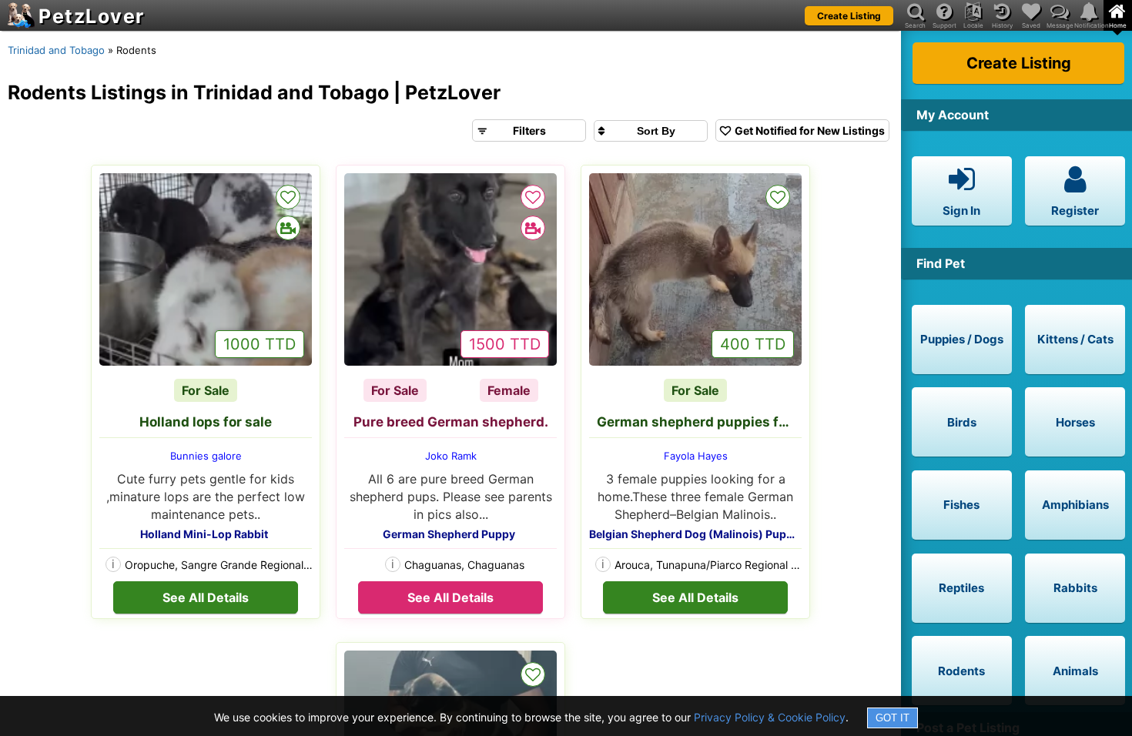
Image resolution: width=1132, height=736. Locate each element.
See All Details (205, 597)
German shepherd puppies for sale (699, 422)
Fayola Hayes (696, 456)
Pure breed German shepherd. (450, 422)
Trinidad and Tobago (56, 50)
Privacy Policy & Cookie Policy (770, 717)
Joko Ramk (451, 456)
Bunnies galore (206, 456)
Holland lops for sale (205, 422)
